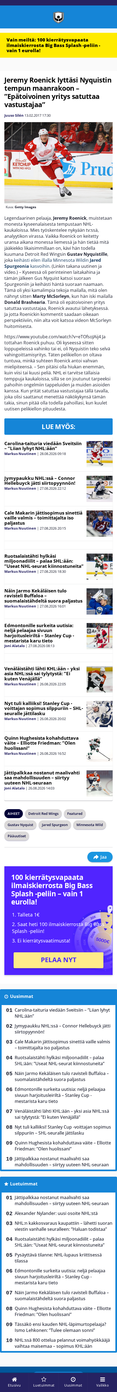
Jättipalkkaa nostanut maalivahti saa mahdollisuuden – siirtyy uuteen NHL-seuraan (42, 778)
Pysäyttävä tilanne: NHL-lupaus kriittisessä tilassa (58, 1258)
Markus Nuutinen (20, 453)
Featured (74, 813)
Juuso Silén (14, 115)
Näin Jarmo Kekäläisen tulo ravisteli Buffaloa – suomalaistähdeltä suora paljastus (43, 596)
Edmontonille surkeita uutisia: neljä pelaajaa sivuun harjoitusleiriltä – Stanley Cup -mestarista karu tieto (39, 633)
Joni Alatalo (14, 645)
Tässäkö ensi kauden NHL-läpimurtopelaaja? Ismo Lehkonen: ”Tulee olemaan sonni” (60, 1327)
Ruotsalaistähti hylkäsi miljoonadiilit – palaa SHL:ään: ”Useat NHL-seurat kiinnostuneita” (44, 561)
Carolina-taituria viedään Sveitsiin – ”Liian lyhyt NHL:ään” (43, 446)
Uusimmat (21, 996)
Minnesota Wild (89, 824)
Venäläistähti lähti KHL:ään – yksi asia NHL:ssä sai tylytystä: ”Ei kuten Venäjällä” (42, 673)
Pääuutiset (17, 835)
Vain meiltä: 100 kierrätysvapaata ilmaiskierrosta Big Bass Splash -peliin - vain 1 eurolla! (53, 45)
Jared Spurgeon (55, 824)
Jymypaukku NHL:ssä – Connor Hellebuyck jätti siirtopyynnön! (39, 480)
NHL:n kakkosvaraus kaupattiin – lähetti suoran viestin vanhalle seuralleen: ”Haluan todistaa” (63, 1226)
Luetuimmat (24, 1184)
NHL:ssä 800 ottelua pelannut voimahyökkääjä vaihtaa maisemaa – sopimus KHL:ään (62, 1343)
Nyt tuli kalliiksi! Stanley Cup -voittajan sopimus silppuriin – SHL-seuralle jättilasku (43, 708)
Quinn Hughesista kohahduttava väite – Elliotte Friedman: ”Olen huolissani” (41, 743)
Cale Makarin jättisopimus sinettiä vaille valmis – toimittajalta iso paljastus (43, 518)
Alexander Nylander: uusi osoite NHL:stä (56, 1213)
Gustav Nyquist (20, 824)
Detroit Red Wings (43, 813)
